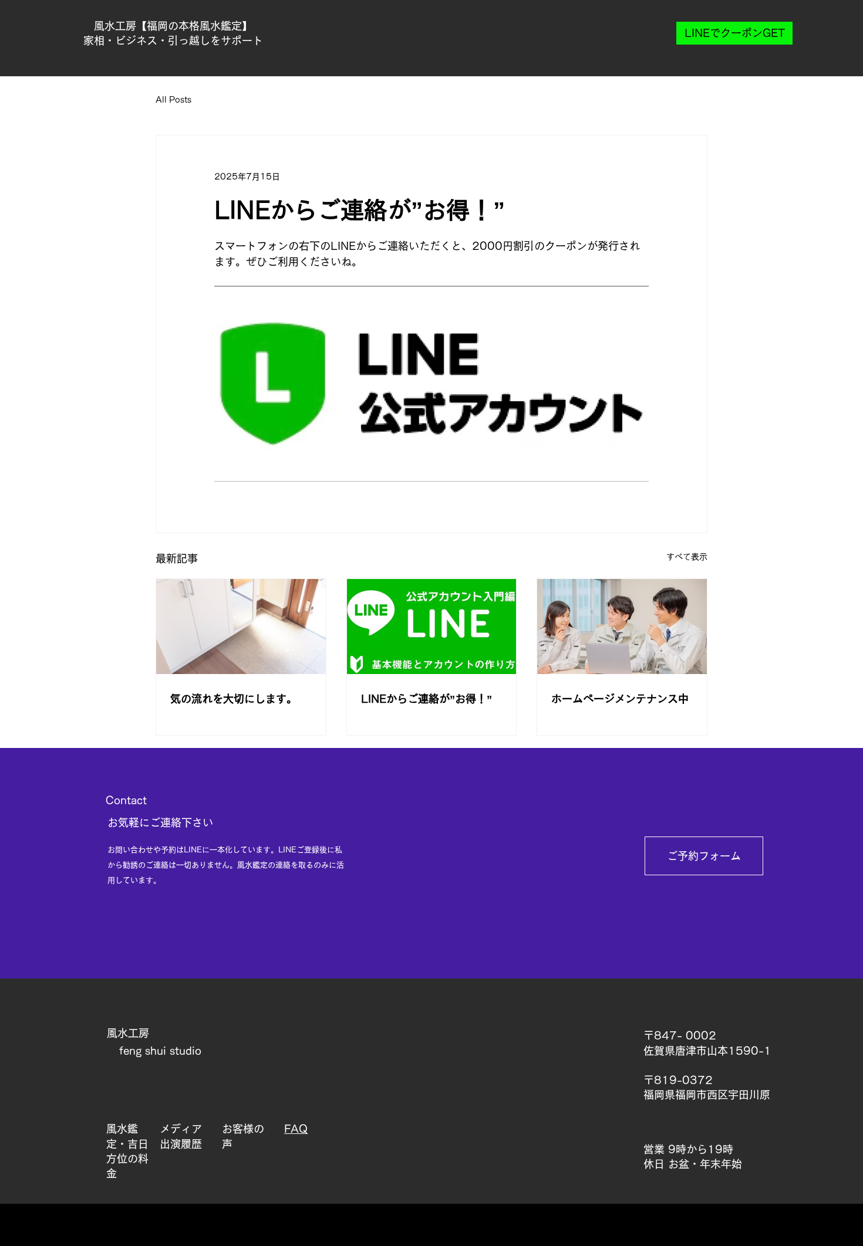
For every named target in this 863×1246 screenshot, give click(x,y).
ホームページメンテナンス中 (620, 698)
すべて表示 (686, 557)
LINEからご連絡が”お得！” (426, 698)
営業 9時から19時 (688, 1149)
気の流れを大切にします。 (233, 698)
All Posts (173, 100)
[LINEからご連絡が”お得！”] (432, 626)
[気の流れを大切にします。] (241, 626)
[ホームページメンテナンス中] (622, 626)
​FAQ (296, 1128)
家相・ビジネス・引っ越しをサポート (173, 40)
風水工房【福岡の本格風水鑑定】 (173, 26)
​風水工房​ (128, 1033)
